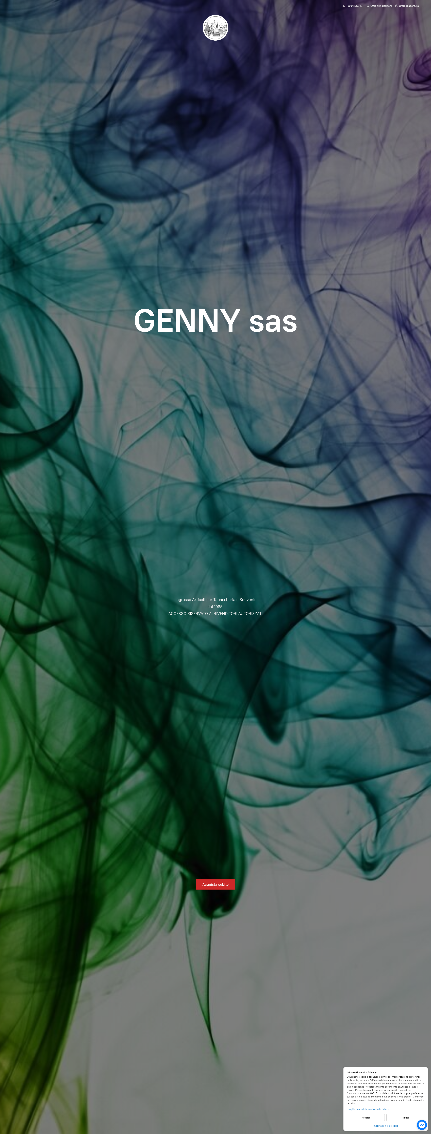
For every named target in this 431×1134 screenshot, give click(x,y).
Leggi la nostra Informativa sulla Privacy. (368, 1109)
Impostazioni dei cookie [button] (385, 1125)
